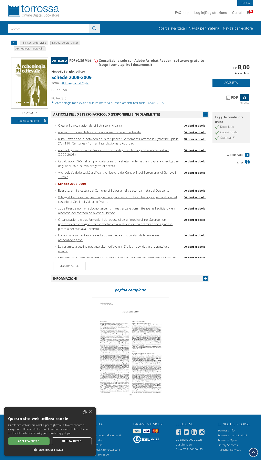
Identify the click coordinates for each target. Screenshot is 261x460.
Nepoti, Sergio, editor (68, 71)
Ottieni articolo (195, 125)
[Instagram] (201, 433)
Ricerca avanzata (171, 28)
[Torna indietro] (14, 43)
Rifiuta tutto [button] (72, 441)
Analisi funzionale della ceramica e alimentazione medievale (99, 132)
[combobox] (54, 28)
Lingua (245, 3)
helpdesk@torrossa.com (104, 449)
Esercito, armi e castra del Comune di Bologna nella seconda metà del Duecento (113, 190)
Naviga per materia (204, 28)
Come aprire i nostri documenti (101, 435)
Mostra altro (69, 266)
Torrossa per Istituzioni (232, 435)
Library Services (228, 445)
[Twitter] (186, 433)
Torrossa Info (226, 430)
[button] (238, 155)
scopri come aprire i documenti (125, 64)
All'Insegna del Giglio (75, 83)
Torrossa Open (227, 440)
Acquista (231, 83)
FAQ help (182, 13)
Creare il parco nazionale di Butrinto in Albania (90, 125)
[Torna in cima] (253, 452)
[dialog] (50, 431)
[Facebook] (178, 433)
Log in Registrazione (210, 13)
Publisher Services (229, 449)
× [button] (90, 412)
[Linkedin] (194, 433)
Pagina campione (28, 120)
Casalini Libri (184, 444)
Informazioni (65, 278)
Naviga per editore (238, 28)
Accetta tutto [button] (29, 441)
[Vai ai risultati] (94, 28)
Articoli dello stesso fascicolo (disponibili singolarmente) (106, 114)
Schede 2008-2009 (72, 184)
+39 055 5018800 (97, 454)
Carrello (242, 12)
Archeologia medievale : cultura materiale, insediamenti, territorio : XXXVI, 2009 (109, 103)
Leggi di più (64, 433)
